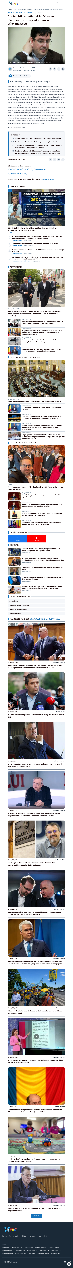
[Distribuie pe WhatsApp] (58, 69)
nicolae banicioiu (41, 170)
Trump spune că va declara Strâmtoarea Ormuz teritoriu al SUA (35, 244)
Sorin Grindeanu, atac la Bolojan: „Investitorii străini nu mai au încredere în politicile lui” (42, 514)
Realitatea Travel (55, 1253)
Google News (48, 179)
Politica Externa (17, 240)
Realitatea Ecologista (40, 1247)
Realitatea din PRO (27, 68)
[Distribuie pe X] (63, 69)
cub (26, 170)
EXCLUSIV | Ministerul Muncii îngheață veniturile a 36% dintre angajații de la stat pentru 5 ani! (32, 229)
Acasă (11, 9)
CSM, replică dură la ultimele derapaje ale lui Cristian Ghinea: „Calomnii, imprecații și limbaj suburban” (33, 864)
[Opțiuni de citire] (69, 1264)
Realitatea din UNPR (7, 1250)
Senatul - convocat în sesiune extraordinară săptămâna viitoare (38, 138)
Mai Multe (36, 1216)
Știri (16, 9)
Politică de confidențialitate (28, 1236)
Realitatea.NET (6, 1247)
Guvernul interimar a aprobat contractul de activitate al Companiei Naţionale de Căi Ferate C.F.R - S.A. (42, 322)
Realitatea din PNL (44, 1250)
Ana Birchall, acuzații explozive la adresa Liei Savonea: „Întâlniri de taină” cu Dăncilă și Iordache (41, 523)
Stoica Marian (60, 712)
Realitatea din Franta (20, 1253)
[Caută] (58, 3)
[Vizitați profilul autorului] (10, 69)
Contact (4, 1236)
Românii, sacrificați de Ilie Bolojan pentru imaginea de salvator (38, 142)
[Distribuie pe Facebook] (54, 69)
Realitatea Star (29, 1247)
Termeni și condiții (14, 1236)
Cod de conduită (42, 1236)
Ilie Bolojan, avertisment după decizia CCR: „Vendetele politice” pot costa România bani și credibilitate (41, 350)
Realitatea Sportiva (17, 1247)
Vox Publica (32, 1253)
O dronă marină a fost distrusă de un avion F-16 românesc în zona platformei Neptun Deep (43, 341)
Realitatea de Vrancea (43, 1253)
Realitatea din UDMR (7, 1253)
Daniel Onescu (60, 1106)
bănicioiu (19, 170)
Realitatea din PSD (32, 1250)
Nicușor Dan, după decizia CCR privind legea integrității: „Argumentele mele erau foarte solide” (42, 505)
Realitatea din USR (20, 1250)
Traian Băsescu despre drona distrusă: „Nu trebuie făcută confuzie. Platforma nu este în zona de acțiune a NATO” (35, 1111)
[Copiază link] (50, 69)
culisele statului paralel (18, 173)
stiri (11, 170)
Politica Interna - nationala (25, 9)
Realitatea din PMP (57, 1250)
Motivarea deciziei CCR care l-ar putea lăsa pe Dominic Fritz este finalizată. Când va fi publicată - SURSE (34, 913)
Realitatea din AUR (54, 1247)
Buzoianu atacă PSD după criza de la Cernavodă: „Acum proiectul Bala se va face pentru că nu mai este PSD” (37, 258)
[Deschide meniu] (63, 3)
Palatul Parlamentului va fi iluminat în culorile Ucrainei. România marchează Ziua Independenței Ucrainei (38, 146)
